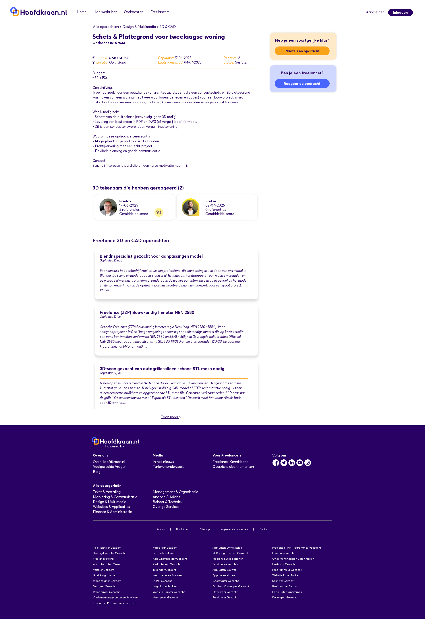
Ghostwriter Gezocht (225, 580)
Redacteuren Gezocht (167, 564)
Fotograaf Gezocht (165, 547)
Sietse (210, 201)
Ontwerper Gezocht (225, 592)
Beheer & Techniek (168, 502)
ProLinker (132, 446)
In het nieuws (163, 462)
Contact (263, 529)
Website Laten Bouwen (167, 575)
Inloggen (400, 12)
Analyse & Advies (166, 497)
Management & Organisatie (175, 492)
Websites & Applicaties (111, 507)
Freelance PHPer (103, 558)
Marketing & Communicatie (115, 497)
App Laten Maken (223, 575)
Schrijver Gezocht (283, 580)
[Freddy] (108, 207)
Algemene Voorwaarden (234, 529)
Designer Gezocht (104, 586)
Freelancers (160, 12)
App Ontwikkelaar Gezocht (170, 558)
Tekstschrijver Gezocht (107, 547)
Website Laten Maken (285, 575)
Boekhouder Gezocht (285, 586)
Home (82, 12)
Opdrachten (133, 12)
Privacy (161, 529)
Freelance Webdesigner (227, 558)
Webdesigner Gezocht (107, 580)
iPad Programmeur (105, 575)
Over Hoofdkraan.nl (109, 462)
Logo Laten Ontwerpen (287, 592)
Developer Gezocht (284, 597)
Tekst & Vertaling (107, 492)
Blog (96, 472)
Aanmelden (375, 12)
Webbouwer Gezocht (106, 592)
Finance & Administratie (112, 512)
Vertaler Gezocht (103, 569)
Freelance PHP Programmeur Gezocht (296, 547)
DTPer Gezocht (162, 580)
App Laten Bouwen (224, 569)
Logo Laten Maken (165, 586)
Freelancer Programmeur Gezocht (114, 603)
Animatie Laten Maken (107, 564)
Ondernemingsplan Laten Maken (293, 558)
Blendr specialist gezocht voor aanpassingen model (151, 256)
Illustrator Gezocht (284, 564)
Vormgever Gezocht (165, 597)
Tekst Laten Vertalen (225, 564)
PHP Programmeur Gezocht (230, 553)
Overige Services (166, 507)
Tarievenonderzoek (168, 466)
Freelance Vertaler (283, 553)
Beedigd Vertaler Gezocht (109, 553)
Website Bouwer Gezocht (169, 592)
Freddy (125, 201)
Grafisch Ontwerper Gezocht (230, 586)
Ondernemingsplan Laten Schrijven (115, 597)
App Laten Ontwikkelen (227, 547)
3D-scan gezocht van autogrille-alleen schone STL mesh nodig (162, 368)
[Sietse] (190, 207)
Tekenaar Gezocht (164, 569)
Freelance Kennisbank (230, 462)
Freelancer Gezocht (225, 597)
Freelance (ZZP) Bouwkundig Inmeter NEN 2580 (147, 312)
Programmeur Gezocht (286, 569)
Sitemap (205, 529)
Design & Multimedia (109, 502)
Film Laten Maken (164, 553)
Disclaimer (182, 529)
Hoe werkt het (105, 12)
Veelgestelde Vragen (109, 466)
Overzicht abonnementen (233, 466)
